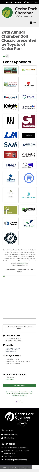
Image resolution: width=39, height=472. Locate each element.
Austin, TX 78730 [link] (11, 351)
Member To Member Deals (20, 394)
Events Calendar (24, 392)
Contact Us (23, 395)
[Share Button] (7, 56)
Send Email (10, 379)
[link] (17, 363)
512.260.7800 (23, 263)
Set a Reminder (19, 385)
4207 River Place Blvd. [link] (12, 350)
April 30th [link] (17, 363)
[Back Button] (4, 56)
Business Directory (12, 392)
